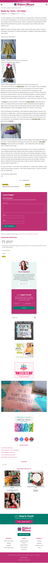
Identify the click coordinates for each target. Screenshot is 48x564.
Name (4, 214)
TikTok (39, 547)
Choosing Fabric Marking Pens (12, 508)
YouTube (39, 541)
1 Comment (23, 13)
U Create (11, 121)
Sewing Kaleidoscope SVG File (12, 491)
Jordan (8, 241)
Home (2, 7)
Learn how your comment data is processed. (28, 234)
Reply (3, 256)
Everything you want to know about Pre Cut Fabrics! (12, 487)
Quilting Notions (24, 545)
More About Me (24, 283)
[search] (46, 4)
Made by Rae (20, 86)
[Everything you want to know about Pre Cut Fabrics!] (12, 485)
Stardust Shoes (30, 101)
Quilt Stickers (24, 547)
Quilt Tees (24, 549)
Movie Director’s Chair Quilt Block (10, 450)
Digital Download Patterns (24, 541)
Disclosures (37, 555)
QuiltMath (8, 545)
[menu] (1, 4)
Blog (4, 7)
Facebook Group (39, 545)
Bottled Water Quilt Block (8, 452)
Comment (5, 203)
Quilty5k (9, 543)
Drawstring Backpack (35, 490)
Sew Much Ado (36, 119)
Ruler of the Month (8, 541)
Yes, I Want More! (24, 521)
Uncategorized (8, 7)
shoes (5, 101)
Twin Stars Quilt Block (7, 448)
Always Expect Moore (24, 5)
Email (4, 220)
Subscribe (24, 1)
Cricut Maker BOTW (8, 547)
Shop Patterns (24, 534)
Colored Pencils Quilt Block (8, 454)
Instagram (39, 543)
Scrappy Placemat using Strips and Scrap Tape (35, 487)
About (32, 555)
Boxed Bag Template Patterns (9, 457)
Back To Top (23, 557)
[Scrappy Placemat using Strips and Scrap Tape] (36, 485)
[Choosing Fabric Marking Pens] (12, 507)
